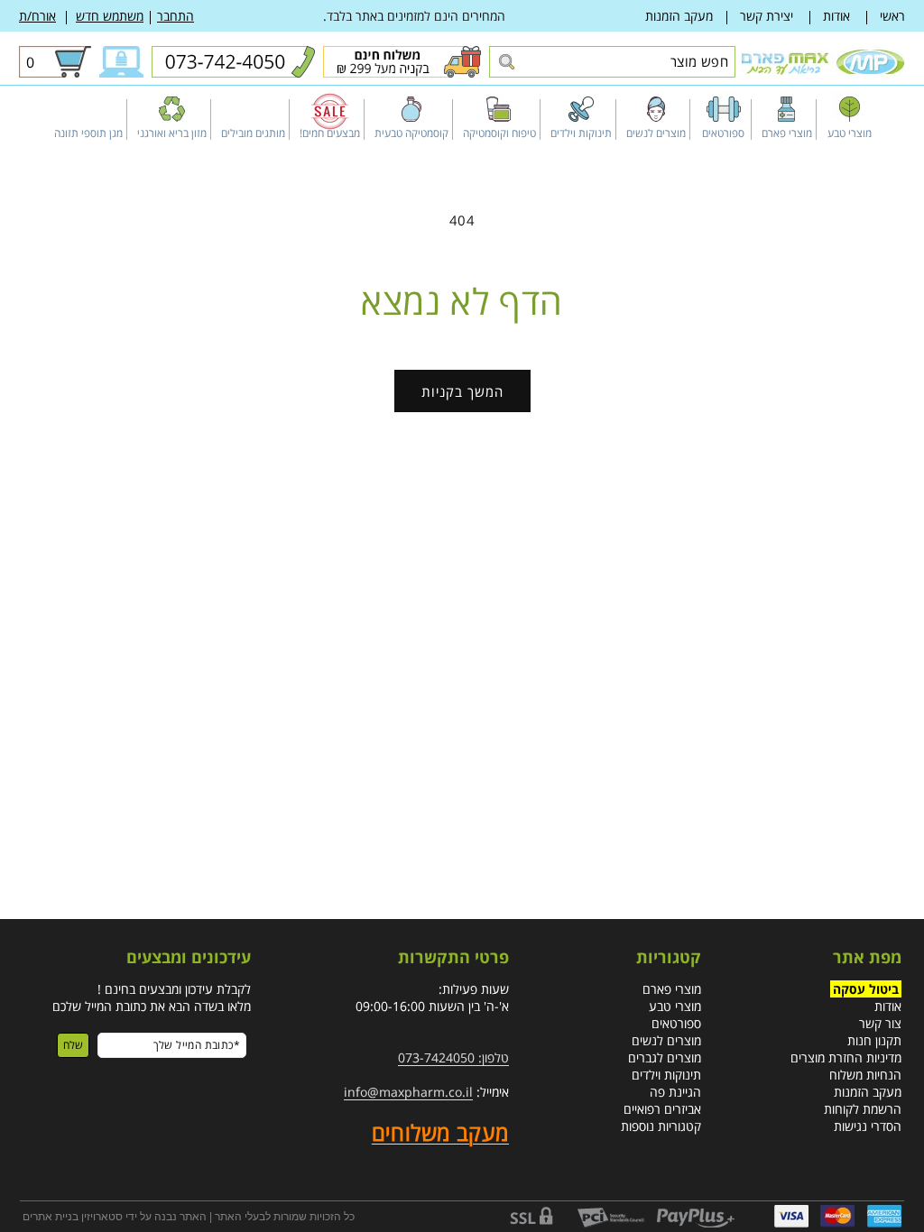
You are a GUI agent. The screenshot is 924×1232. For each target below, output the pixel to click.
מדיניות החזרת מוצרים (845, 1057)
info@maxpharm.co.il (408, 1091)
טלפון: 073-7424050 (453, 1057)
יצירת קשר (766, 15)
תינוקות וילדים (666, 1074)
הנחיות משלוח (865, 1074)
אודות (836, 15)
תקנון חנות (874, 1040)
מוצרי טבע (675, 1006)
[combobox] (612, 62)
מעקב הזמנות (679, 15)
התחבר (175, 15)
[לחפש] (506, 62)
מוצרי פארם (671, 989)
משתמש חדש (109, 15)
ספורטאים (676, 1023)
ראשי (892, 15)
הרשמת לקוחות (862, 1108)
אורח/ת (37, 15)
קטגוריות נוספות (661, 1126)
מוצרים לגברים (664, 1057)
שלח (73, 1045)
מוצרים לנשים (666, 1040)
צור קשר (880, 1023)
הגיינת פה (675, 1091)
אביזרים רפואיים (662, 1108)
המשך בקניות (462, 391)
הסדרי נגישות (867, 1126)
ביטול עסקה (866, 989)
